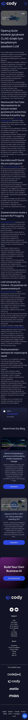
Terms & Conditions (14, 647)
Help (14, 620)
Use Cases (14, 622)
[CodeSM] (14, 674)
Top (26, 718)
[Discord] (16, 610)
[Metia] (14, 688)
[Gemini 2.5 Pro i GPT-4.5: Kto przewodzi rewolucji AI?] (14, 504)
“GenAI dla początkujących (11, 166)
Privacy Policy (14, 649)
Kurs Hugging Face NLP (8, 222)
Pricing (14, 651)
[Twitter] (12, 610)
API (14, 630)
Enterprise (14, 645)
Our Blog (14, 632)
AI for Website (14, 628)
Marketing (14, 636)
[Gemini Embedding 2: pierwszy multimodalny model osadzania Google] (14, 443)
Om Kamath (12, 414)
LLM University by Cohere (8, 291)
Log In (14, 653)
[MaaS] (14, 696)
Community (14, 634)
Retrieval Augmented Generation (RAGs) (13, 327)
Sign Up (14, 655)
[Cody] (14, 681)
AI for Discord (14, 626)
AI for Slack (14, 624)
